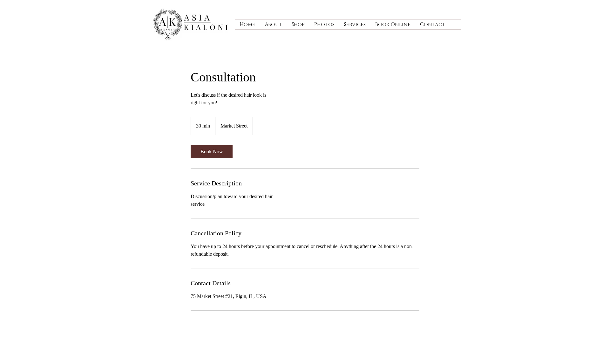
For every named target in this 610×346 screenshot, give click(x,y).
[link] (212, 151)
